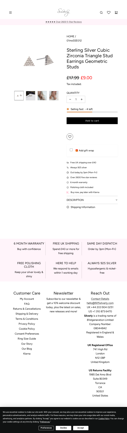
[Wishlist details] (109, 12)
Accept (80, 428)
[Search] (101, 12)
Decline (63, 428)
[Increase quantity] (81, 99)
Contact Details (100, 298)
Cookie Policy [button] (103, 419)
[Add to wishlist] (70, 136)
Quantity (73, 92)
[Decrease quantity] (70, 99)
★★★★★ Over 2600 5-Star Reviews (63, 22)
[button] (11, 61)
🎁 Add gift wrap (84, 150)
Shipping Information (83, 207)
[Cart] (116, 12)
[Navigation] (10, 12)
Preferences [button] (45, 422)
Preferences (46, 428)
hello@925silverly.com (100, 303)
